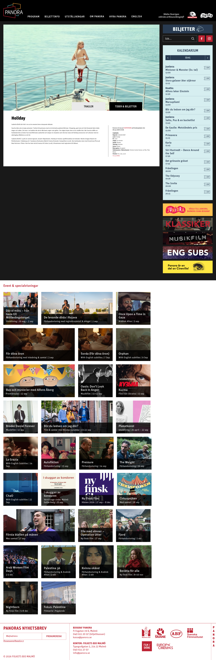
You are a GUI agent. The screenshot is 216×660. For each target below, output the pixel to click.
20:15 (167, 193)
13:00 (168, 105)
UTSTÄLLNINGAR (75, 16)
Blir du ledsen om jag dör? (180, 109)
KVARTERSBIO (128, 128)
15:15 (167, 138)
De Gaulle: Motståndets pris (181, 127)
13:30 (167, 112)
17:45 (167, 163)
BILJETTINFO (52, 16)
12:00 (168, 72)
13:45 (167, 123)
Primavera (171, 135)
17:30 (167, 156)
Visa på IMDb (116, 156)
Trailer (88, 106)
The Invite (171, 183)
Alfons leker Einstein (177, 91)
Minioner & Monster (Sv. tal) (181, 69)
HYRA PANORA (117, 16)
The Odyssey (172, 175)
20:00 (168, 186)
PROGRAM (33, 16)
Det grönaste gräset (176, 160)
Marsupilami (172, 101)
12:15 (167, 83)
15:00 (168, 130)
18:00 (168, 171)
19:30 (167, 178)
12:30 (167, 94)
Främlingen (171, 168)
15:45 (167, 145)
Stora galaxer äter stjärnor (180, 80)
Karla (168, 142)
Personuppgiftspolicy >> (13, 641)
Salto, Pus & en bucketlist (180, 120)
